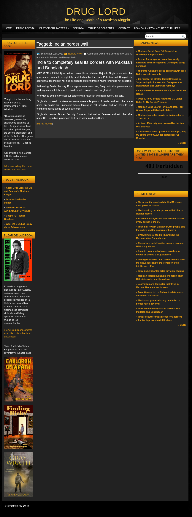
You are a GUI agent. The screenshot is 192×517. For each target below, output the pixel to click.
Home (8, 28)
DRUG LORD (96, 11)
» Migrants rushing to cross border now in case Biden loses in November (161, 72)
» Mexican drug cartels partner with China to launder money (159, 212)
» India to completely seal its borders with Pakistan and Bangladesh (158, 310)
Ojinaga (78, 28)
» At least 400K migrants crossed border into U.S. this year (160, 124)
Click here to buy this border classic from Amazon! (18, 167)
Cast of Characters (54, 28)
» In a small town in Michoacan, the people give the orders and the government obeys (160, 228)
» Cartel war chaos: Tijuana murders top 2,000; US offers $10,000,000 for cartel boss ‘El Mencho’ (161, 135)
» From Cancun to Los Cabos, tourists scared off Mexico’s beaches (160, 293)
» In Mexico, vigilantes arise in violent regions (160, 271)
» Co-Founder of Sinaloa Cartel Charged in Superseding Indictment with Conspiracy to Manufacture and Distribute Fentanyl (159, 82)
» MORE (182, 143)
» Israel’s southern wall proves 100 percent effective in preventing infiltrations (159, 318)
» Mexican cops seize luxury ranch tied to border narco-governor (158, 302)
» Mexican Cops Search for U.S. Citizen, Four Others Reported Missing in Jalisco (159, 108)
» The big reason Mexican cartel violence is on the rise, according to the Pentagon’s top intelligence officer (160, 263)
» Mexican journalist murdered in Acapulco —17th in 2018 (160, 116)
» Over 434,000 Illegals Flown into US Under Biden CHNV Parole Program (159, 100)
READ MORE (44, 123)
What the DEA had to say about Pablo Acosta (18, 225)
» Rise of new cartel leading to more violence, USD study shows (160, 244)
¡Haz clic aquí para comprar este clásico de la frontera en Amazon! (18, 333)
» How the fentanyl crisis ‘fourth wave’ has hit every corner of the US (160, 220)
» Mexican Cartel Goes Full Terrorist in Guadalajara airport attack (156, 52)
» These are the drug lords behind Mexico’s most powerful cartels (159, 203)
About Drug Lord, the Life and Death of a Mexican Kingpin (18, 191)
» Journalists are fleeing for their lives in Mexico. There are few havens (157, 285)
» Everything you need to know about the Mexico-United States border (157, 236)
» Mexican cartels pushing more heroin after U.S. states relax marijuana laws (159, 277)
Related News (75, 53)
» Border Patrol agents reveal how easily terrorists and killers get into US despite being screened (160, 62)
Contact (124, 28)
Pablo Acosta (25, 28)
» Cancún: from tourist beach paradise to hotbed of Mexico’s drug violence (158, 252)
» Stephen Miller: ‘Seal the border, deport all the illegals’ (161, 92)
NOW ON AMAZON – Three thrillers (157, 28)
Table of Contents (101, 28)
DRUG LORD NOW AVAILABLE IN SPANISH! (17, 209)
